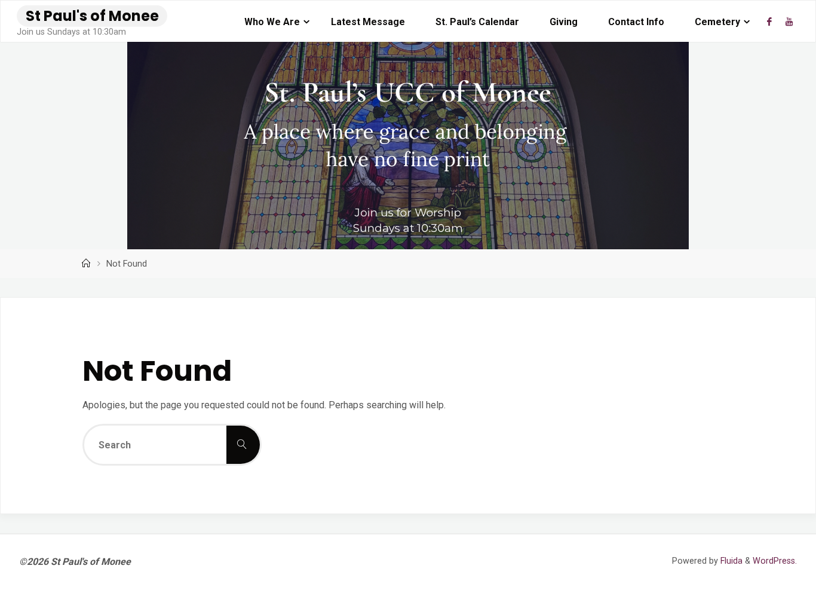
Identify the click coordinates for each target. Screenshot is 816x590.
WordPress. (775, 561)
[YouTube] (788, 21)
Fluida (730, 561)
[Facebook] (769, 21)
